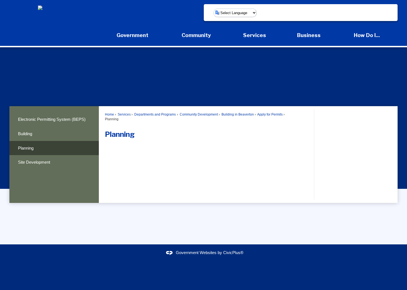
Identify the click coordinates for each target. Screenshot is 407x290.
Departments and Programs (154, 114)
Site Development (34, 162)
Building (25, 133)
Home (109, 114)
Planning (26, 148)
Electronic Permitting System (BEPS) (52, 119)
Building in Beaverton (237, 114)
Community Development (198, 114)
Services (124, 114)
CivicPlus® (233, 252)
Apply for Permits (270, 114)
